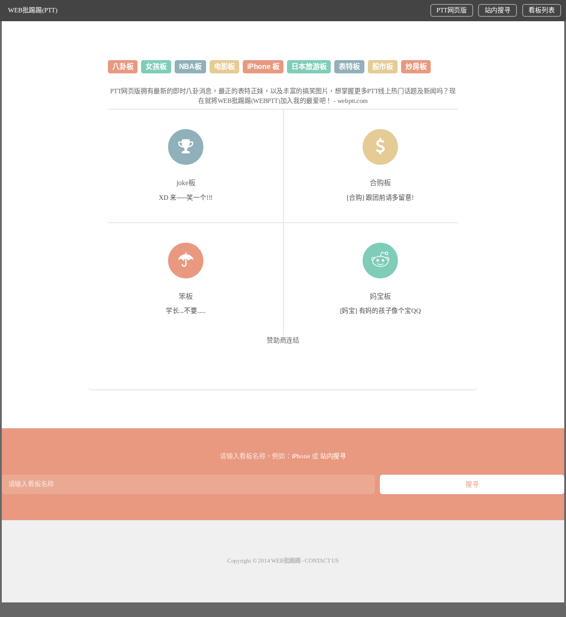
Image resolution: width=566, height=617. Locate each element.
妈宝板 (380, 296)
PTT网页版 (451, 10)
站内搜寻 (498, 10)
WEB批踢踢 (286, 560)
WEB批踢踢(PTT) (32, 10)
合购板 (380, 183)
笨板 (186, 296)
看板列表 (541, 10)
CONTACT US (322, 560)
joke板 (185, 183)
